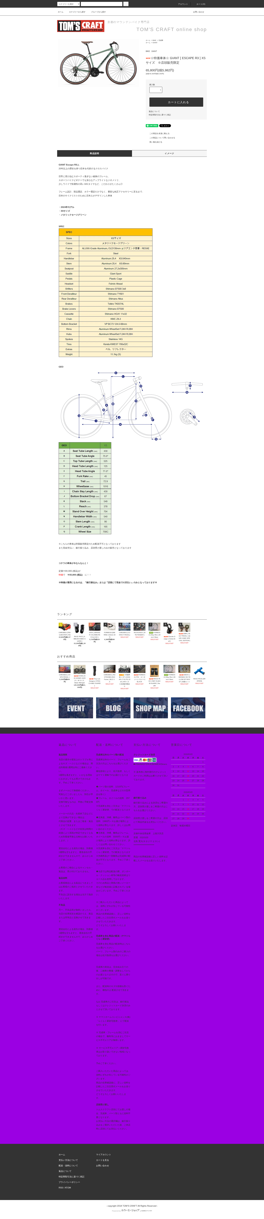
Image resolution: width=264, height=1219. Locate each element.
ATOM (68, 1187)
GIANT (155, 42)
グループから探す (98, 12)
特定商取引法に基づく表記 (160, 115)
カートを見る (102, 1160)
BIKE (154, 40)
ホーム (60, 12)
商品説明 (94, 153)
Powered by (116, 1211)
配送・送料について (68, 1165)
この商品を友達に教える (159, 133)
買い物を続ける (155, 142)
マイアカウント (103, 1154)
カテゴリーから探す (77, 12)
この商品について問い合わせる (162, 138)
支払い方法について (68, 1160)
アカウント (183, 4)
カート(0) (200, 4)
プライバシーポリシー (69, 1182)
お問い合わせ (198, 12)
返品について (154, 111)
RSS (61, 1187)
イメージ (169, 153)
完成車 (161, 40)
